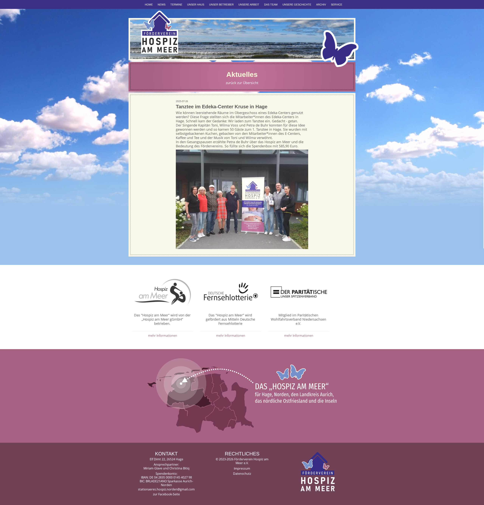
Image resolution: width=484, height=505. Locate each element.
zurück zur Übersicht (242, 82)
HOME (149, 4)
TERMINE (176, 4)
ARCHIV (321, 4)
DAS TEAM (271, 4)
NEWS (161, 4)
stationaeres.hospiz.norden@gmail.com (166, 489)
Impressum (242, 468)
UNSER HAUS (195, 4)
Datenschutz (242, 473)
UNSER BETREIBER (221, 4)
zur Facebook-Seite (166, 494)
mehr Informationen (162, 335)
